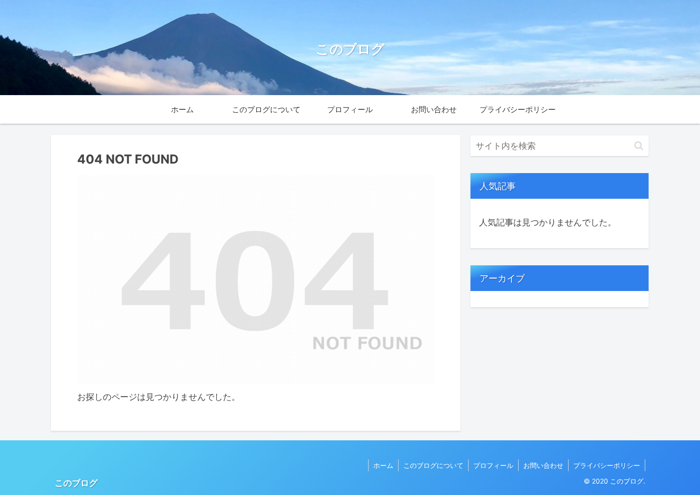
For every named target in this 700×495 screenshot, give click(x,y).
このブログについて (433, 465)
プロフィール (493, 465)
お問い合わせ (543, 465)
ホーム (383, 465)
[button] (638, 145)
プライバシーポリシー (606, 465)
